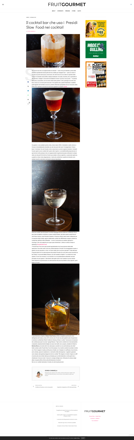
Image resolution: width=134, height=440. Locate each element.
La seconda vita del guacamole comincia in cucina (67, 419)
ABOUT (53, 11)
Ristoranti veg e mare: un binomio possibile (67, 422)
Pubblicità (97, 418)
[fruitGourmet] (67, 4)
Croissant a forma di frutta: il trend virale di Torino (67, 425)
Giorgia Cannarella (31, 31)
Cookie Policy (98, 416)
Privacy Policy (91, 416)
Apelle (65, 86)
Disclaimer (93, 418)
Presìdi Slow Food (42, 244)
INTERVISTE (60, 11)
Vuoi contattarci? (95, 420)
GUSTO (79, 11)
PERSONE (67, 11)
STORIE (73, 11)
